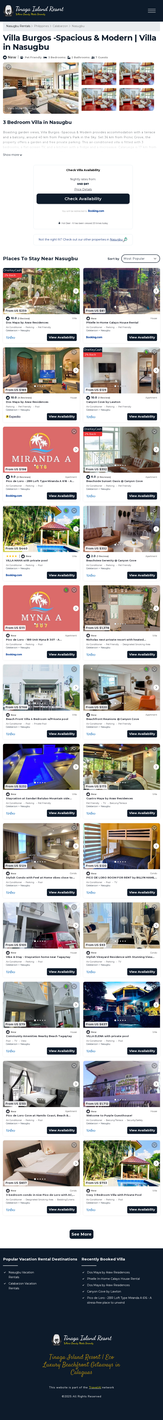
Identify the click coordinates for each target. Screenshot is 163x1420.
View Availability (62, 337)
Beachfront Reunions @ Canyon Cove (112, 719)
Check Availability (83, 198)
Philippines (41, 26)
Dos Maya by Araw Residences (27, 322)
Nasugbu (78, 26)
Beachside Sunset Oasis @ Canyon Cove (114, 481)
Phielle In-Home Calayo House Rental (112, 322)
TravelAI (95, 1387)
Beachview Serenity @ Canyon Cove (111, 560)
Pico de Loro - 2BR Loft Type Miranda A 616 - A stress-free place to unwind (119, 1300)
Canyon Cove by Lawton (103, 401)
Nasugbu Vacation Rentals (21, 1275)
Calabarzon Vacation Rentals (23, 1286)
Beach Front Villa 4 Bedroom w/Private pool (37, 719)
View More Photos (20, 108)
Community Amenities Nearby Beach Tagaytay (39, 1036)
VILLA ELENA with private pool (107, 1036)
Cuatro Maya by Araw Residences (109, 798)
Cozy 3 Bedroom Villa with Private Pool (114, 1194)
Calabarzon (60, 26)
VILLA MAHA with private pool (27, 560)
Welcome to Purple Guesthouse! (109, 1115)
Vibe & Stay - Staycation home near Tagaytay (38, 956)
